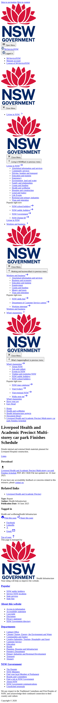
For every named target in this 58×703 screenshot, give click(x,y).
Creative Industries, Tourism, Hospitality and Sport (28, 639)
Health (9, 646)
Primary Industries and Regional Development (26, 654)
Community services (20, 171)
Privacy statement (13, 619)
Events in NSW (18, 371)
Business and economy (21, 280)
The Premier (11, 669)
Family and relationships (22, 183)
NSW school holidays (21, 379)
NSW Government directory (18, 621)
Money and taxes (19, 290)
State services (12, 596)
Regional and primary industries (25, 198)
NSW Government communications (21, 684)
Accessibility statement (16, 611)
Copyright (10, 614)
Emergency (17, 178)
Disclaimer (11, 616)
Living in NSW (14, 166)
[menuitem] (13, 58)
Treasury (10, 659)
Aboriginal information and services (27, 168)
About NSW (17, 366)
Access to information (15, 609)
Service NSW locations (16, 594)
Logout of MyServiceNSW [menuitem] (18, 63)
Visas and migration (20, 200)
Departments (8, 626)
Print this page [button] (8, 518)
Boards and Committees (16, 677)
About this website (11, 603)
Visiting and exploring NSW (24, 374)
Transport (10, 656)
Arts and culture (18, 369)
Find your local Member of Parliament (22, 674)
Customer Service (14, 642)
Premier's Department (15, 651)
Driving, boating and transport (24, 173)
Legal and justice (19, 193)
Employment (17, 285)
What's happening (15, 364)
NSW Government (11, 664)
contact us (19, 482)
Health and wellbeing (21, 188)
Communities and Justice (17, 637)
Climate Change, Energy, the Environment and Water (29, 634)
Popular (5, 586)
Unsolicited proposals (15, 686)
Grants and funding (20, 185)
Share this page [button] (25, 518)
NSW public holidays (21, 376)
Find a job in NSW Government (20, 679)
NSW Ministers (13, 672)
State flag (10, 598)
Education (10, 644)
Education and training (21, 175)
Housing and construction (23, 190)
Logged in (9, 53)
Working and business (17, 275)
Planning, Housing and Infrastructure (22, 649)
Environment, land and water (24, 180)
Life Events (17, 195)
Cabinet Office (12, 632)
